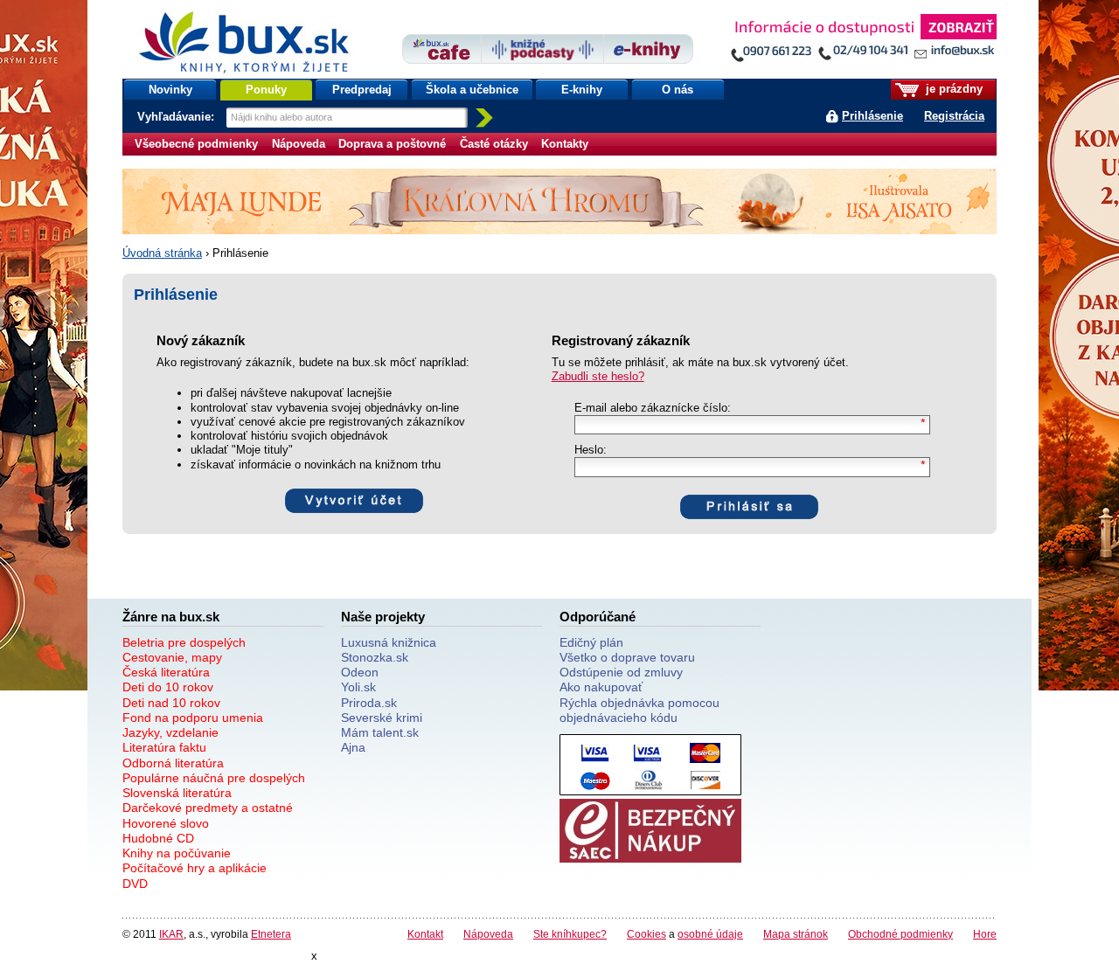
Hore (985, 934)
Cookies (646, 934)
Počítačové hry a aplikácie (194, 868)
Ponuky (266, 89)
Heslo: (590, 449)
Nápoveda (298, 143)
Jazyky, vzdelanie (170, 732)
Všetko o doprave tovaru (627, 657)
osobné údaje (710, 934)
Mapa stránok (795, 934)
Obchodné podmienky (900, 934)
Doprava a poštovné (392, 143)
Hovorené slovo (165, 823)
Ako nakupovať (601, 687)
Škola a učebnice (472, 89)
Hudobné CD (158, 838)
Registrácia (954, 115)
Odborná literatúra (173, 763)
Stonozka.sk (374, 657)
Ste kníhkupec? (570, 934)
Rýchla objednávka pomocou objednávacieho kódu (639, 710)
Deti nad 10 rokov (171, 703)
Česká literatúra (166, 672)
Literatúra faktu (164, 747)
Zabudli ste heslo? (598, 376)
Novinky (170, 89)
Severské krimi (381, 718)
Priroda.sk (369, 703)
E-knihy (581, 89)
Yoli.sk (358, 687)
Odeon (360, 672)
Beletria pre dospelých (184, 642)
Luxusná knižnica (388, 642)
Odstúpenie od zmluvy (621, 672)
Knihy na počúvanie (176, 853)
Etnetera (271, 934)
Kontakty (564, 143)
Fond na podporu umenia (192, 718)
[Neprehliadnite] (863, 41)
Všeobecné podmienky (196, 143)
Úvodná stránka (162, 253)
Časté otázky (494, 143)
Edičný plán (591, 642)
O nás (677, 89)
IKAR (171, 934)
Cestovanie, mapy (172, 657)
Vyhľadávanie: (177, 116)
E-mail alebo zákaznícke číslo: (652, 407)
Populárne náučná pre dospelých (213, 778)
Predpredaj (362, 89)
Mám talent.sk (380, 732)
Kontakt (425, 934)
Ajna (353, 747)
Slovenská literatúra (177, 793)
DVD (135, 884)
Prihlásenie (872, 115)
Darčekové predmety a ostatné (207, 808)
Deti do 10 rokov (167, 687)
